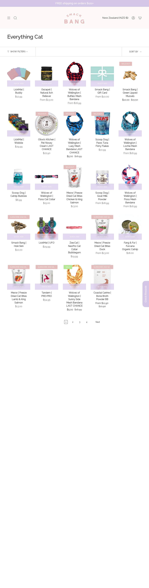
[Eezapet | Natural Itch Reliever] (46, 74)
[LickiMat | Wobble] (18, 123)
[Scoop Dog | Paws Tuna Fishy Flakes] (102, 123)
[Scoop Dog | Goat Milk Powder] (102, 177)
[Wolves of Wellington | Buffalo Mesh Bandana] (74, 74)
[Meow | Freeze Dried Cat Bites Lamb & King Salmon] (18, 277)
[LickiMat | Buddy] (18, 74)
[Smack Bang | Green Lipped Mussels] (130, 74)
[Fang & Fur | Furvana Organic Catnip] (130, 227)
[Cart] (140, 18)
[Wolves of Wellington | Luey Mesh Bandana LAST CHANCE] (74, 123)
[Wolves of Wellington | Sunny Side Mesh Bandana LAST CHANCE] (74, 277)
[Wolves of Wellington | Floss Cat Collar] (46, 177)
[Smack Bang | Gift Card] (102, 74)
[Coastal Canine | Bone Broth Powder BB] (102, 277)
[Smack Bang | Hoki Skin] (18, 227)
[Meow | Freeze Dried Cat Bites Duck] (102, 227)
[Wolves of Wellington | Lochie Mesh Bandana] (130, 123)
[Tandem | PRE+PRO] (46, 277)
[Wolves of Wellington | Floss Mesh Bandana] (130, 177)
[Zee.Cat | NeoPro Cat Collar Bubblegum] (74, 227)
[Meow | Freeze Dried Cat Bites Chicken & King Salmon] (74, 177)
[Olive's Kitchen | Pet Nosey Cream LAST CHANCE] (46, 123)
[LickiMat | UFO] (46, 227)
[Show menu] (9, 18)
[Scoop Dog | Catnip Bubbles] (18, 177)
